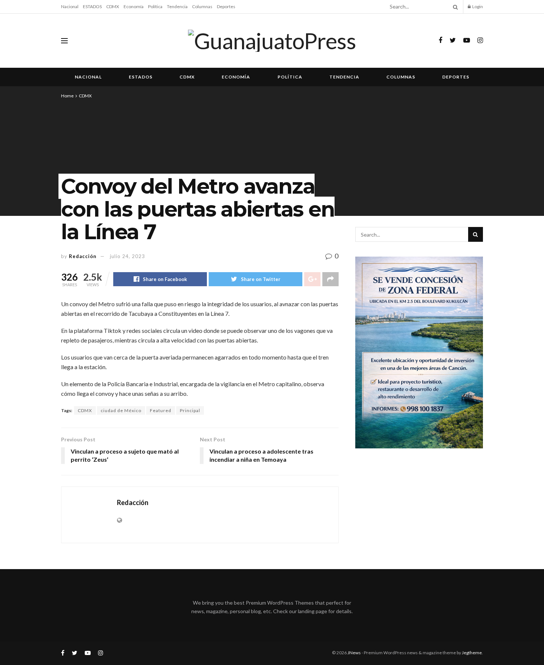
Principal (190, 410)
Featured (160, 410)
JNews (354, 652)
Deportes (226, 6)
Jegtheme (472, 652)
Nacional (69, 6)
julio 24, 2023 (127, 256)
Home (67, 95)
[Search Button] (454, 6)
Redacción (83, 256)
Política (155, 6)
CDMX (112, 6)
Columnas (202, 6)
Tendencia (177, 6)
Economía (134, 6)
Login (477, 6)
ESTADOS (92, 6)
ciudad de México (121, 410)
